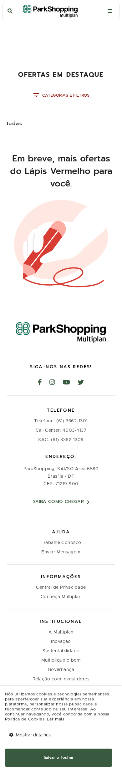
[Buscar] (10, 11)
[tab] (14, 123)
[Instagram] (52, 382)
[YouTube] (66, 382)
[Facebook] (40, 382)
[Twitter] (81, 382)
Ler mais (55, 719)
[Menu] (110, 11)
